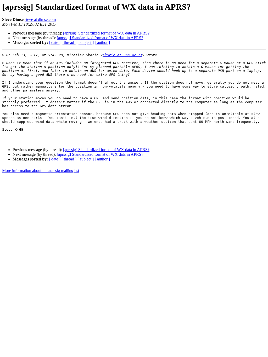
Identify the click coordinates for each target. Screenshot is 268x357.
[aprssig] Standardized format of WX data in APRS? (106, 33)
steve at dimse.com (40, 19)
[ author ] (102, 42)
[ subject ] (85, 42)
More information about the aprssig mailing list (40, 170)
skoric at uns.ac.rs (122, 55)
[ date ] (54, 42)
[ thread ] (69, 42)
